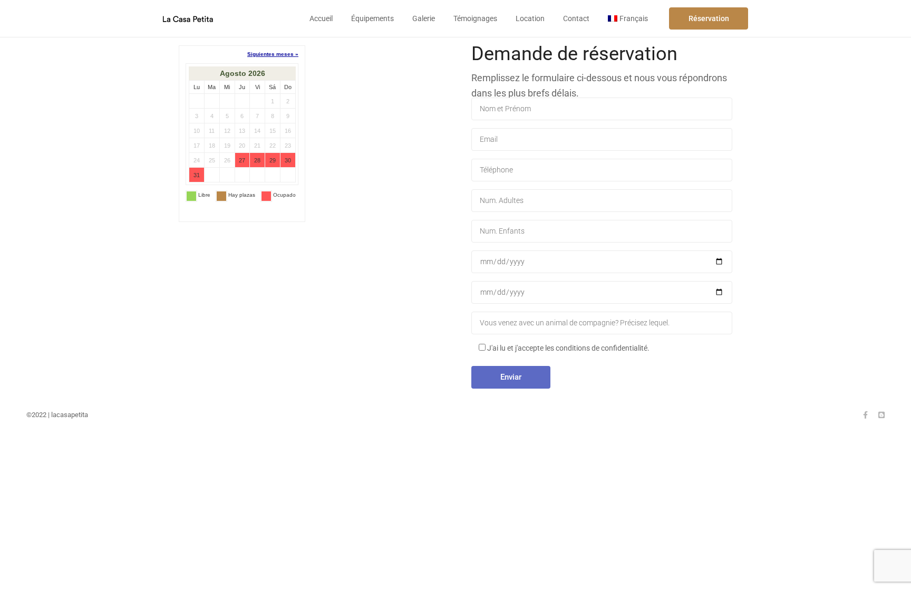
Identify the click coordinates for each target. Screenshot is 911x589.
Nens (601, 231)
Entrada (601, 261)
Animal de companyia (601, 323)
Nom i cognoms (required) (601, 109)
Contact (576, 18)
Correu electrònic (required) (601, 139)
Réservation (709, 18)
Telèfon (601, 170)
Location (530, 18)
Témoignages (475, 18)
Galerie (423, 18)
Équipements (372, 18)
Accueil (321, 18)
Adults (601, 200)
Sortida (601, 292)
